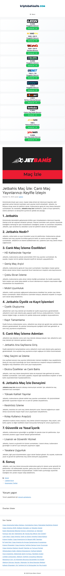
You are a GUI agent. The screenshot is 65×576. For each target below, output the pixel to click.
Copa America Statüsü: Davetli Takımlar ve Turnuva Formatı (23, 548)
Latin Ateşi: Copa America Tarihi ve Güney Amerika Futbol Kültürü (25, 536)
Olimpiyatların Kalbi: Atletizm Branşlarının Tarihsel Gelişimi (22, 551)
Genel (7, 478)
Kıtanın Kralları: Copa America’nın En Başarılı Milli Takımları (22, 539)
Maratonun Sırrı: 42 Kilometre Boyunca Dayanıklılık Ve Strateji (23, 559)
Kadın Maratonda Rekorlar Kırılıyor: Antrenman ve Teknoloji (23, 531)
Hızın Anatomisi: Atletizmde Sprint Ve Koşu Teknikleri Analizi (23, 554)
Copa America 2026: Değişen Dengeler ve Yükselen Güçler (22, 528)
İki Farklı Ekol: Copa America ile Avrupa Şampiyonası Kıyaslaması (24, 542)
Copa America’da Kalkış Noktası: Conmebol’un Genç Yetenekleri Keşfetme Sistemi (30, 525)
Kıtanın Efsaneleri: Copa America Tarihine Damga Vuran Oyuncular (25, 545)
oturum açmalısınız (24, 497)
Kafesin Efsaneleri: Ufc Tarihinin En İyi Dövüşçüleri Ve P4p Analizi (25, 565)
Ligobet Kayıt (9, 480)
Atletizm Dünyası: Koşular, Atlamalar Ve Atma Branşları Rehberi (24, 562)
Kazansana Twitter (11, 483)
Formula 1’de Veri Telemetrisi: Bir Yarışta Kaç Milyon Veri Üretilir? (24, 534)
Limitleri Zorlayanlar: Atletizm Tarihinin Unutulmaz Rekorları (23, 557)
